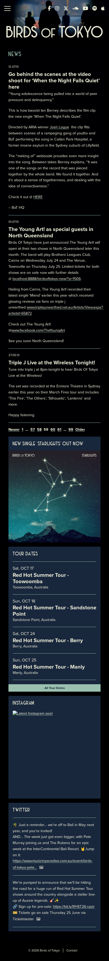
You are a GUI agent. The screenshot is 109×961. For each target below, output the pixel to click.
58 (39, 429)
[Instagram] (57, 8)
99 (71, 429)
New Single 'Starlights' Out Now (48, 444)
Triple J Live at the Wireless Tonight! (51, 362)
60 (53, 429)
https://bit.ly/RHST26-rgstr (74, 906)
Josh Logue (59, 127)
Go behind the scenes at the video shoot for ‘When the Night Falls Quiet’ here (54, 80)
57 (32, 429)
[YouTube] (85, 8)
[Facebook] (49, 8)
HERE (38, 197)
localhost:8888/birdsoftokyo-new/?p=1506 (46, 279)
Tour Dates (25, 554)
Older (80, 429)
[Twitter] (65, 8)
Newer (14, 429)
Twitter (21, 810)
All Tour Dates (54, 688)
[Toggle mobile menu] (7, 8)
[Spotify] (94, 8)
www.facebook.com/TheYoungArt (38, 330)
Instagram (23, 703)
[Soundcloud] (75, 8)
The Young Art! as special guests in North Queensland (50, 232)
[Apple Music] (103, 8)
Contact (72, 950)
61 (59, 429)
